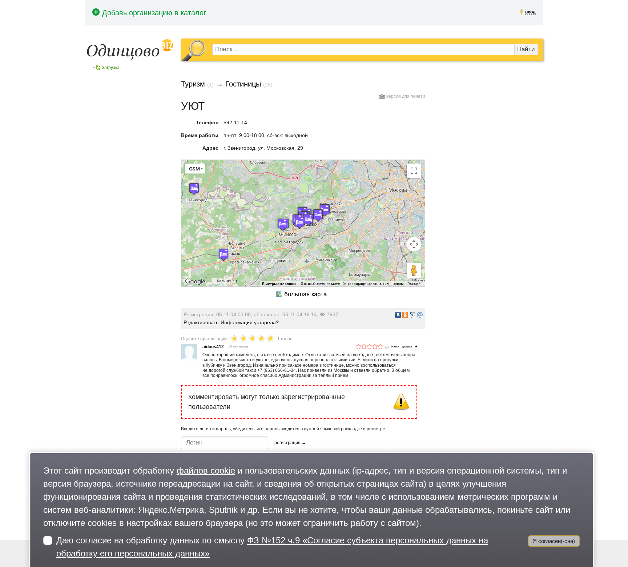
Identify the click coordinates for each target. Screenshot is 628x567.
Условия (415, 284)
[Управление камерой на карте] (414, 244)
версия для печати (405, 96)
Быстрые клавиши (279, 284)
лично (394, 346)
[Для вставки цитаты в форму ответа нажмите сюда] (407, 347)
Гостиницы (243, 84)
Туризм (193, 84)
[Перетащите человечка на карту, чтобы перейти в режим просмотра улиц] (414, 270)
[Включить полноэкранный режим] (414, 171)
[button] (308, 219)
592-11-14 (235, 122)
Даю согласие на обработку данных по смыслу (272, 546)
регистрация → (290, 442)
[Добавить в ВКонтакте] (398, 315)
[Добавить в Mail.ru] (420, 315)
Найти (526, 49)
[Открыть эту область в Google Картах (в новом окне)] (195, 281)
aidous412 (213, 346)
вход (530, 12)
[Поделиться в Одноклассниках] (405, 315)
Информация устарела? (250, 322)
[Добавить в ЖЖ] (412, 315)
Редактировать (201, 322)
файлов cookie (206, 470)
